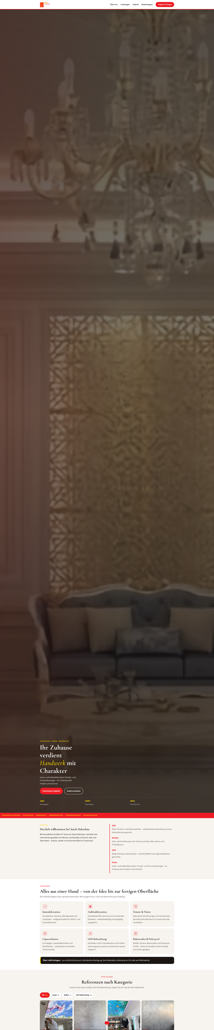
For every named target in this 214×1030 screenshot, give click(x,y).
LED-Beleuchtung (84, 995)
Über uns (114, 4)
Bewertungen (147, 4)
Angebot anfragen (165, 4)
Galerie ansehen (73, 791)
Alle (45, 995)
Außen (67, 995)
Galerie (136, 4)
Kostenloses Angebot (51, 791)
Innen (56, 995)
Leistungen (125, 4)
